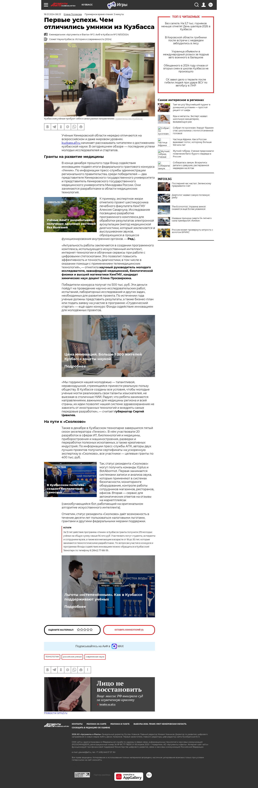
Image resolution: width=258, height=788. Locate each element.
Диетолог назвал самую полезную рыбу (191, 196)
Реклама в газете (120, 724)
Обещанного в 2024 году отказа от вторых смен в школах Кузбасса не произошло (186, 68)
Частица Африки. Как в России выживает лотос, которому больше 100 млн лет (192, 142)
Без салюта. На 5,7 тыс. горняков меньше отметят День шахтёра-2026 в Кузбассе (185, 26)
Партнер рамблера (102, 775)
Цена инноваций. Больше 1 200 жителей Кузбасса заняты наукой (103, 356)
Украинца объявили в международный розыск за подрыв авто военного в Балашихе (186, 54)
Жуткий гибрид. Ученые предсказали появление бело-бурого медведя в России (193, 154)
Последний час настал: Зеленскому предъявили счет (191, 184)
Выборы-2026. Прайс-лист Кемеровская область (160, 724)
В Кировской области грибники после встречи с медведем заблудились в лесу (186, 40)
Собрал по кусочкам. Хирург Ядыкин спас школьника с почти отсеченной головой (193, 130)
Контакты (77, 724)
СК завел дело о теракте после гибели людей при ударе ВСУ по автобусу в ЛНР (185, 82)
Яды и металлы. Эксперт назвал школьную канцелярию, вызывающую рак (190, 119)
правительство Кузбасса (128, 118)
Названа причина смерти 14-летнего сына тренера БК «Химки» (192, 219)
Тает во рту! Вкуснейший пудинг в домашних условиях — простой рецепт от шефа (191, 107)
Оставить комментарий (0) (129, 630)
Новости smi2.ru (55, 713)
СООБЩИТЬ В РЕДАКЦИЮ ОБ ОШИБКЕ (91, 728)
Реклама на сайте (96, 724)
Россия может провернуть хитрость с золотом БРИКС (192, 231)
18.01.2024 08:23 (52, 14)
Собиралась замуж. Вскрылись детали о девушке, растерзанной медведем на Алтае (191, 165)
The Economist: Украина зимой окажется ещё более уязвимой (189, 207)
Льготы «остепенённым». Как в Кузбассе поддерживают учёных (103, 597)
